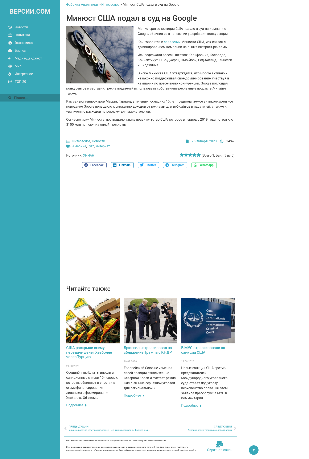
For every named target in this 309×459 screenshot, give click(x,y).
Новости (21, 27)
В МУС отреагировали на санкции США (203, 350)
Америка (79, 146)
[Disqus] (150, 228)
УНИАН (88, 155)
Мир (18, 66)
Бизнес (20, 51)
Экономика (24, 43)
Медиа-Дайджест (28, 58)
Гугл (91, 146)
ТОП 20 (20, 82)
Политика (22, 35)
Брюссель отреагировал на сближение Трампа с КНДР (148, 350)
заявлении (172, 42)
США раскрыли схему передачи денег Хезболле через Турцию (89, 352)
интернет (103, 146)
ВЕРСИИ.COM (30, 11)
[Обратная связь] (220, 444)
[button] (94, 165)
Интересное (24, 74)
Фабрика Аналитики (82, 5)
